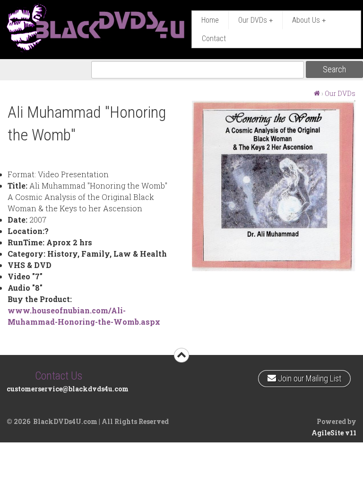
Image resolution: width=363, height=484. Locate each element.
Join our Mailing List (308, 376)
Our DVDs (255, 20)
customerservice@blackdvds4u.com (68, 388)
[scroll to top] (181, 355)
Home (210, 20)
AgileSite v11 (333, 432)
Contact (214, 38)
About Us (309, 20)
